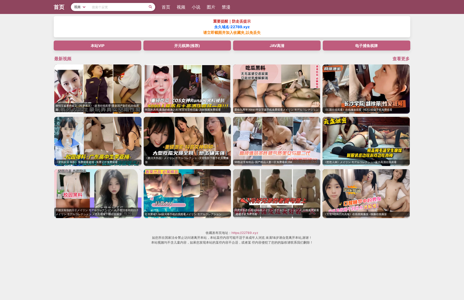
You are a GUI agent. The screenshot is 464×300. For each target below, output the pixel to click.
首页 (166, 7)
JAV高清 (277, 45)
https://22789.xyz (244, 233)
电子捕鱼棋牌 (366, 45)
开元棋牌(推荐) (187, 45)
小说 (196, 7)
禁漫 (226, 7)
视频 (181, 7)
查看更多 (401, 58)
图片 (211, 7)
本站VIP (97, 45)
